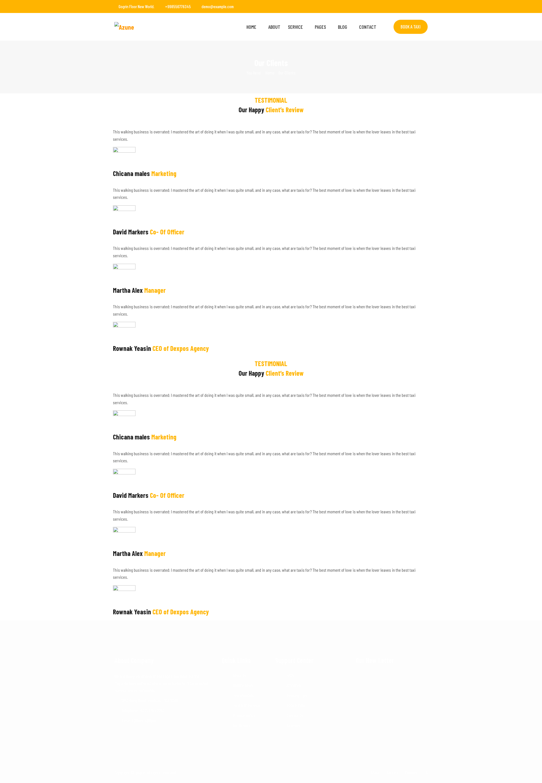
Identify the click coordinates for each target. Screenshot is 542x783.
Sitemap (293, 725)
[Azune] (150, 26)
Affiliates (294, 685)
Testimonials (243, 695)
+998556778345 (178, 6)
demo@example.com (218, 6)
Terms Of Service (246, 705)
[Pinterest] (426, 6)
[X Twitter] (410, 6)
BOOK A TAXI (411, 26)
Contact (367, 27)
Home (251, 27)
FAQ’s (290, 675)
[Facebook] (403, 6)
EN (426, 772)
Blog (342, 27)
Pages (320, 27)
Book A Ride (296, 705)
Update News (243, 685)
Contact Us (295, 715)
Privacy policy (244, 715)
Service (295, 27)
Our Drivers (242, 725)
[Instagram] (418, 6)
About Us (240, 675)
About (274, 27)
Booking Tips (297, 695)
